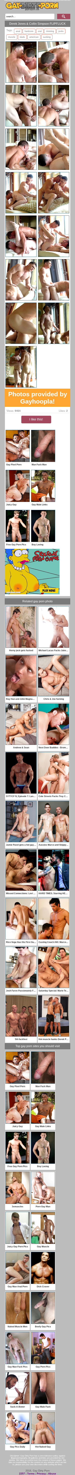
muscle (11, 37)
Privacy (41, 1473)
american (34, 37)
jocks (61, 31)
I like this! (36, 419)
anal (18, 31)
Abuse (52, 1473)
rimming (50, 31)
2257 (22, 1473)
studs (22, 37)
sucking (47, 37)
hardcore (29, 31)
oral (40, 31)
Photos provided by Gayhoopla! (37, 397)
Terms (31, 1473)
